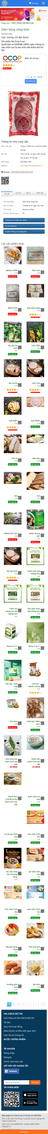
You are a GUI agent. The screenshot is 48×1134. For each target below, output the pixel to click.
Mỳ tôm (36, 984)
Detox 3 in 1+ (34, 646)
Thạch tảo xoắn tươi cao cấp (34, 761)
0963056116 (6, 1126)
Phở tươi (36, 270)
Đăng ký (8, 1057)
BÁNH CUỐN (11, 270)
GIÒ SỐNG (35, 420)
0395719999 (34, 1124)
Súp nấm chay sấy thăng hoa (34, 609)
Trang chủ (5, 23)
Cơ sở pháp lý (10, 226)
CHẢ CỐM (35, 345)
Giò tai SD (13, 383)
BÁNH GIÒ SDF (10, 533)
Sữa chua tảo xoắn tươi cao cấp (11, 761)
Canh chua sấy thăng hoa (33, 572)
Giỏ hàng (34, 3)
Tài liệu (7, 1022)
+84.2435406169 (16, 1124)
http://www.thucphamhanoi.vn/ (31, 166)
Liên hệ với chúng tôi (14, 1035)
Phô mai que (34, 947)
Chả (38, 496)
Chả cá (14, 458)
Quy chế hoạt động (13, 1026)
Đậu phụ (36, 458)
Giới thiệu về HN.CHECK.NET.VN (19, 1018)
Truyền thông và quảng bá (15, 232)
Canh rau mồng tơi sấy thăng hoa (11, 611)
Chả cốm (13, 721)
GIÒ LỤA (36, 383)
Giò (15, 496)
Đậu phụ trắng (33, 308)
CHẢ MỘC (13, 420)
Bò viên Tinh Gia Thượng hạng (11, 874)
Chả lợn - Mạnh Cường (34, 685)
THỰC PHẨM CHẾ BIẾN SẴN (22, 23)
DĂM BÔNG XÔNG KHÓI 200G (22, 172)
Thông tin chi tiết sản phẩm (16, 220)
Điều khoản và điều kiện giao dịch (20, 1030)
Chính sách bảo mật (13, 1061)
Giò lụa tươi (12, 571)
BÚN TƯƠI (12, 308)
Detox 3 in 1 (12, 646)
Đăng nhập (9, 1053)
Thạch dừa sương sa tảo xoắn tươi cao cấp (11, 800)
